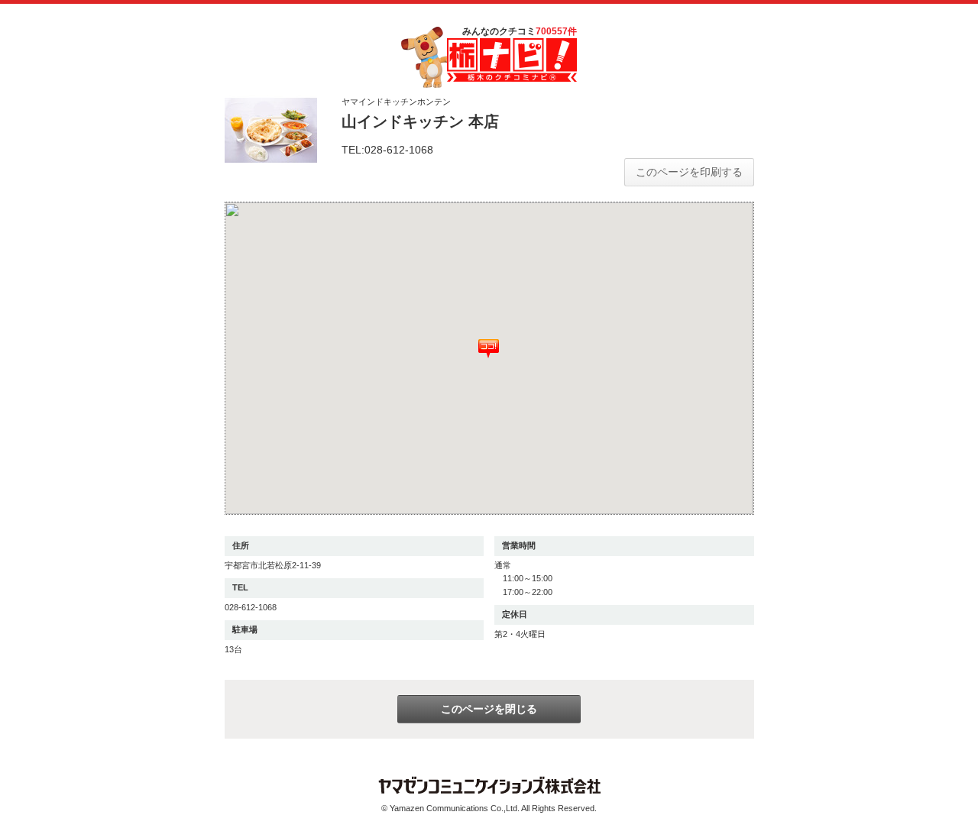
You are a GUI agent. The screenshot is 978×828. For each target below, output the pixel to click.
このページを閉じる (489, 709)
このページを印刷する (689, 172)
